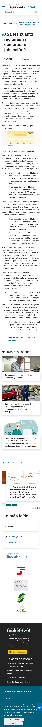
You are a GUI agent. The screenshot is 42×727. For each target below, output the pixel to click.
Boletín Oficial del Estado (16, 684)
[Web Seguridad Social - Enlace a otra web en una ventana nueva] (21, 583)
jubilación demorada (15, 337)
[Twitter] (13, 462)
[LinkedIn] (8, 462)
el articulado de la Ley (20, 113)
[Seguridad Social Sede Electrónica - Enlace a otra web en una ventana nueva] (21, 553)
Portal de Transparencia (16, 675)
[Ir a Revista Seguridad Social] (24, 6)
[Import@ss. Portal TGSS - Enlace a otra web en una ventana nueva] (21, 568)
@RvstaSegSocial (15, 534)
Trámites (11, 23)
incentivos (31, 337)
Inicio (4, 23)
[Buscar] (36, 12)
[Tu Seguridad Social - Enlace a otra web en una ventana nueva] (21, 606)
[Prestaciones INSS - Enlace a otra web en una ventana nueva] (21, 595)
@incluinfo (12, 539)
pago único (12, 340)
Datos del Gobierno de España (18, 679)
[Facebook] (3, 462)
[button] (20, 462)
